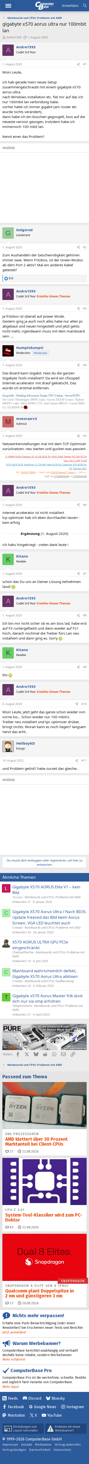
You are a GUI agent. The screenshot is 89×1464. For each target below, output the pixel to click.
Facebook (16, 1407)
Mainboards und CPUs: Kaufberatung (49, 981)
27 (11, 1151)
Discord (34, 1398)
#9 (85, 667)
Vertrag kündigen (14, 1450)
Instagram (75, 1407)
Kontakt (26, 1444)
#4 (85, 365)
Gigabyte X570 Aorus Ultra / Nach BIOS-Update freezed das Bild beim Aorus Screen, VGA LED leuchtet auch (49, 917)
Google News (45, 1407)
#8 (85, 615)
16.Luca (17, 897)
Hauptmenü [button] (8, 6)
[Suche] (85, 5)
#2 (85, 247)
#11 (84, 761)
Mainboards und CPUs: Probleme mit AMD (53, 897)
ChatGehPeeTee (23, 952)
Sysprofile (8, 395)
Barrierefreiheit (40, 1450)
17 (11, 1303)
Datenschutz (62, 1450)
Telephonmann (22, 1006)
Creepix (17, 928)
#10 (84, 704)
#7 (85, 574)
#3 (85, 309)
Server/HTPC (72, 395)
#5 (85, 436)
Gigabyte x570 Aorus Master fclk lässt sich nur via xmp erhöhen (47, 998)
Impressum (10, 1444)
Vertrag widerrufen (68, 1444)
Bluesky (58, 1398)
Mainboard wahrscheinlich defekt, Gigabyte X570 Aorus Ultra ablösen (45, 973)
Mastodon (16, 1415)
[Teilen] (78, 64)
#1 (85, 64)
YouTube (54, 1415)
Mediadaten (43, 1444)
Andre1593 (13, 37)
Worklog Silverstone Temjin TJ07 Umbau (39, 395)
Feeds (13, 1398)
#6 (85, 505)
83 (11, 1227)
